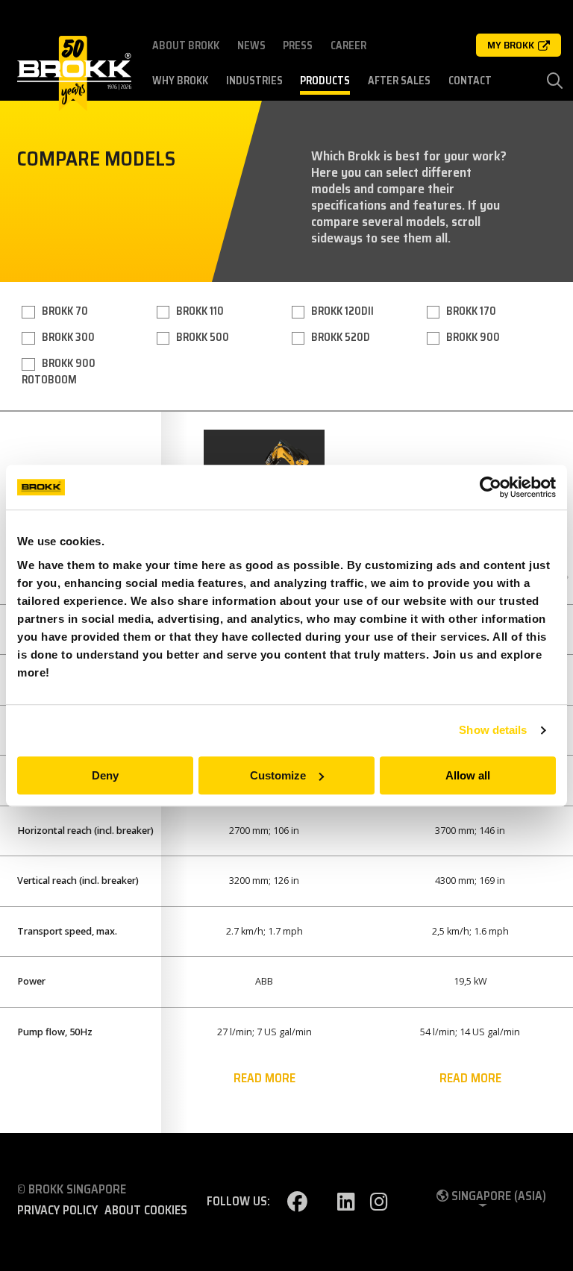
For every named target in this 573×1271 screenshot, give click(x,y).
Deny (105, 775)
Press (298, 45)
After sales (399, 80)
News (251, 45)
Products (325, 80)
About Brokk (185, 45)
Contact (470, 80)
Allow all (467, 775)
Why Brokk (180, 80)
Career (348, 45)
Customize (278, 775)
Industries (254, 80)
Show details (493, 730)
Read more (264, 1078)
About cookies (145, 1211)
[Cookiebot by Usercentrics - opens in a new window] (490, 487)
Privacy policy (57, 1211)
